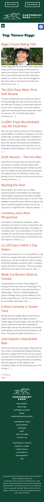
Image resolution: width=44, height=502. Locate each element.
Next (4, 377)
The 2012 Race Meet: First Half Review (19, 91)
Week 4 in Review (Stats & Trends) (19, 276)
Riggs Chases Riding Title (18, 44)
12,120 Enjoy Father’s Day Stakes (19, 247)
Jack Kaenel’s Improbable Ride (19, 341)
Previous (5, 374)
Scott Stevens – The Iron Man (21, 157)
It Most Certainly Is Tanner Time (19, 308)
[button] (41, 27)
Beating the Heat (13, 185)
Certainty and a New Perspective (15, 215)
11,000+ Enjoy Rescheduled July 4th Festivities (20, 124)
